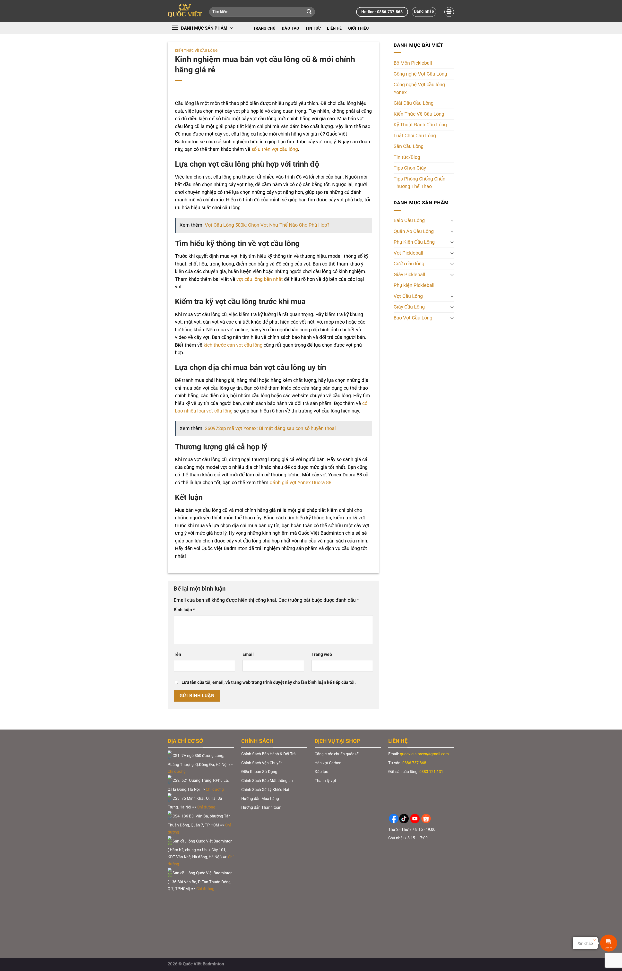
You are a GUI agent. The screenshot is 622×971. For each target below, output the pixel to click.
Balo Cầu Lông (409, 220)
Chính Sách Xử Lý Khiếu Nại (265, 789)
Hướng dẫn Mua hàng (260, 798)
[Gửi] (309, 12)
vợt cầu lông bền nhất (259, 279)
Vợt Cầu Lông (408, 296)
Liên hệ (334, 28)
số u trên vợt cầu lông (274, 149)
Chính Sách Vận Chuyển (262, 763)
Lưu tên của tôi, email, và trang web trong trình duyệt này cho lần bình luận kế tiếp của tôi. (268, 682)
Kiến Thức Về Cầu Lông (196, 50)
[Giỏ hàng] (449, 12)
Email (248, 654)
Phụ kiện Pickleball (414, 285)
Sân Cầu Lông (408, 146)
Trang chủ (264, 28)
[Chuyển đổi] (452, 220)
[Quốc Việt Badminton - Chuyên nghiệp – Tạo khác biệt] (185, 11)
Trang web (321, 654)
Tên (177, 654)
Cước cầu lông (409, 263)
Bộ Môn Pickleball (413, 63)
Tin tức (313, 28)
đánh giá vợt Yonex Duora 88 (300, 482)
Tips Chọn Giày (410, 168)
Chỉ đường (177, 771)
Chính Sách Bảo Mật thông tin (267, 780)
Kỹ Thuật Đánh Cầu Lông (420, 125)
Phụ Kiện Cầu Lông (414, 242)
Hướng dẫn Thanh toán (261, 807)
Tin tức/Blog (407, 157)
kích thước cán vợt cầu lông (233, 345)
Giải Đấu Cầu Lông (413, 103)
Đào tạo (290, 28)
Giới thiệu (358, 28)
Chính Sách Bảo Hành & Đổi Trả (268, 754)
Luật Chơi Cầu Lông (415, 135)
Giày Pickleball (409, 274)
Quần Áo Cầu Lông (414, 231)
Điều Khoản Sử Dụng (259, 771)
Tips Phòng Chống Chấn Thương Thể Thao (419, 182)
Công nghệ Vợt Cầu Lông (420, 74)
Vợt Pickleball (408, 253)
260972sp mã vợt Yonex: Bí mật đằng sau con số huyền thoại (270, 428)
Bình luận (184, 609)
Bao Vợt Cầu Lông (413, 318)
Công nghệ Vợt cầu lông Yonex (419, 88)
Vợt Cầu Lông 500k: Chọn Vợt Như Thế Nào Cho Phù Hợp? (267, 225)
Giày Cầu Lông (409, 307)
